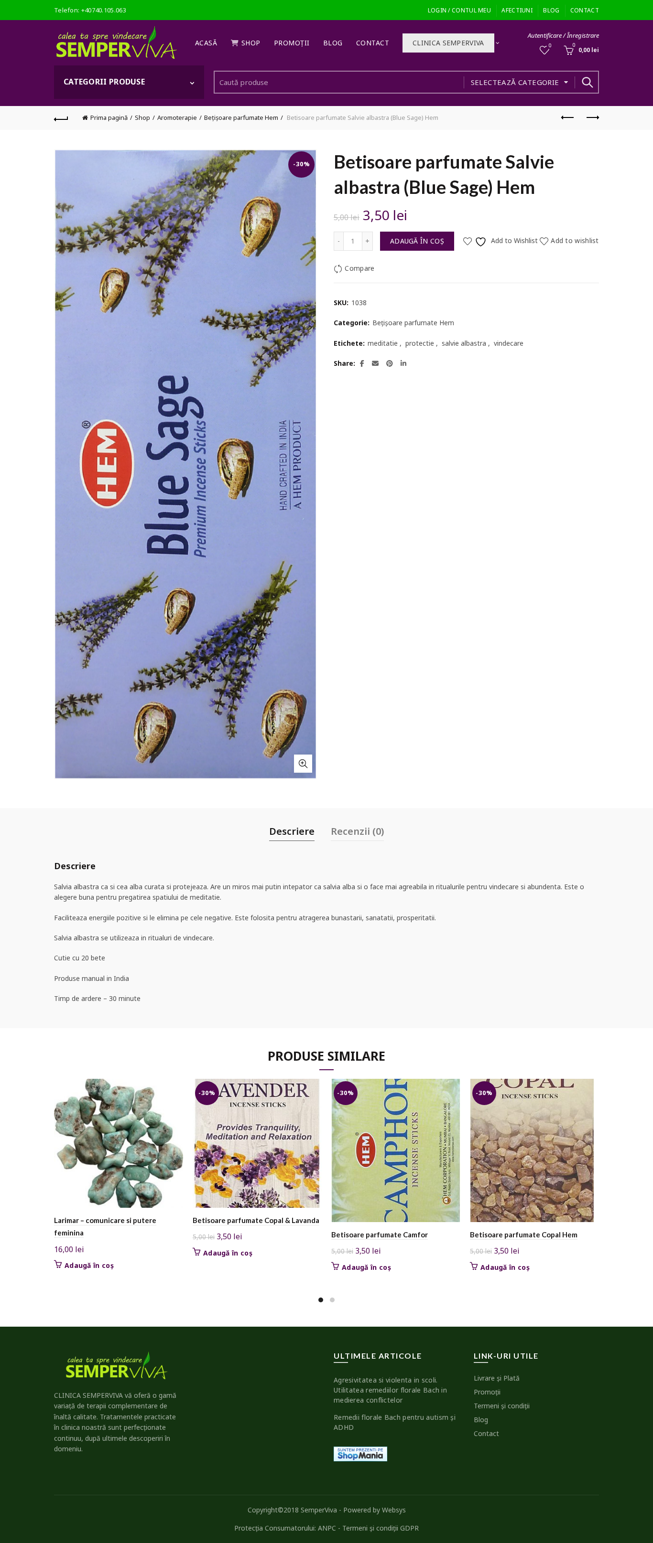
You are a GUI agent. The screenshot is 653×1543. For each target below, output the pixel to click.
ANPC (327, 1527)
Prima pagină (109, 117)
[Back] (61, 118)
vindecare (508, 343)
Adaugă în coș (417, 240)
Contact (584, 10)
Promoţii (292, 42)
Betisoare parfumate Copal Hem (523, 1234)
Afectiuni (517, 10)
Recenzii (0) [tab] (357, 831)
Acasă (206, 42)
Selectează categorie (515, 82)
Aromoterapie (177, 117)
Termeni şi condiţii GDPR (380, 1527)
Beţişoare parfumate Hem (241, 117)
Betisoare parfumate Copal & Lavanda (256, 1220)
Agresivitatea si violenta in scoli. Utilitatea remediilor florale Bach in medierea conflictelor (390, 1390)
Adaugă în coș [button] (89, 1265)
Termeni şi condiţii (502, 1405)
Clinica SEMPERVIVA (448, 42)
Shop (251, 42)
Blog (551, 10)
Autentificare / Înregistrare (563, 35)
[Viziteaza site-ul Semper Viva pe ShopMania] (360, 1453)
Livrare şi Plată (497, 1378)
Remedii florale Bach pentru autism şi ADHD (395, 1422)
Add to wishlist (575, 240)
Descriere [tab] (292, 831)
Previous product (568, 118)
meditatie (383, 343)
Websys (394, 1509)
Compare (359, 268)
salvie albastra (464, 343)
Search (587, 82)
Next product (592, 118)
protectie (419, 343)
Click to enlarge (303, 764)
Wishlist (550, 46)
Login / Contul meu (459, 10)
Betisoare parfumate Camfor (379, 1234)
